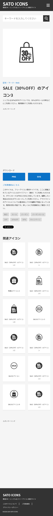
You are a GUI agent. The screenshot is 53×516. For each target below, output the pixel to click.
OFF (5, 219)
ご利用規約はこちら (11, 185)
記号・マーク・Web (11, 82)
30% (24, 219)
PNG (14, 176)
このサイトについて (10, 504)
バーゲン (24, 214)
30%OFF (15, 219)
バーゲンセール (38, 214)
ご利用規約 (26, 504)
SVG (39, 176)
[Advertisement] (26, 138)
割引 (6, 214)
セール (14, 214)
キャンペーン (35, 219)
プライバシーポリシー (10, 507)
